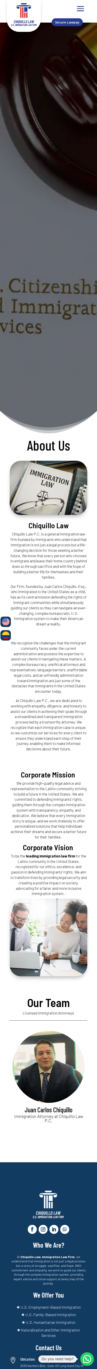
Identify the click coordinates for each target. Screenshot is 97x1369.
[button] (87, 1359)
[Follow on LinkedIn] (53, 1229)
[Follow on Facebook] (32, 1229)
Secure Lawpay (67, 22)
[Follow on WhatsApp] (64, 1229)
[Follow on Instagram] (43, 1229)
